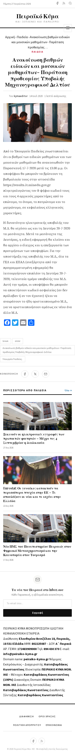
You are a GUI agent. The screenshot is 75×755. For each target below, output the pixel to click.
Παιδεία (22, 37)
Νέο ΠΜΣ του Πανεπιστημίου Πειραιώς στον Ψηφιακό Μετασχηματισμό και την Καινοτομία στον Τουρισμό (37, 550)
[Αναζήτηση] (70, 4)
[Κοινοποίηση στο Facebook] (24, 374)
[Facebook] (57, 4)
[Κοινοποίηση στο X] (35, 374)
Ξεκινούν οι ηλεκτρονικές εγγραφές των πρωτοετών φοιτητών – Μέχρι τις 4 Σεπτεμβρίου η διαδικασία (33, 438)
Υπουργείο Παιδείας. (13, 359)
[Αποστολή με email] (45, 374)
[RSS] (42, 741)
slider (17, 341)
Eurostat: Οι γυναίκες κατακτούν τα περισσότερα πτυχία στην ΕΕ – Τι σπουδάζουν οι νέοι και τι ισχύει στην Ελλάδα (32, 494)
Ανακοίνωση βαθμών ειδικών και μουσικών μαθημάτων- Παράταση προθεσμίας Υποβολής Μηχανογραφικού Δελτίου (37, 350)
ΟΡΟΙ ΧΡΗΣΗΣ (47, 716)
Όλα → (68, 390)
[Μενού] (68, 28)
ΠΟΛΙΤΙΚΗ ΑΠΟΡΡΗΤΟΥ (27, 725)
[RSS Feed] (63, 4)
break (5, 341)
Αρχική (10, 37)
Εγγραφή (37, 613)
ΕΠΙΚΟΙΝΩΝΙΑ (54, 725)
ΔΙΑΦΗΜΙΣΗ (26, 716)
